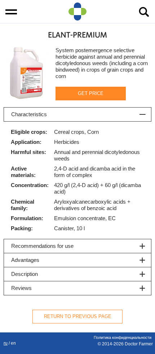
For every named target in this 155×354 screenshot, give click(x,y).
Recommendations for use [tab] (42, 246)
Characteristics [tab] (29, 114)
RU (6, 343)
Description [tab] (24, 274)
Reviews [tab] (21, 288)
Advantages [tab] (25, 260)
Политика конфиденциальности (122, 337)
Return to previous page (77, 316)
